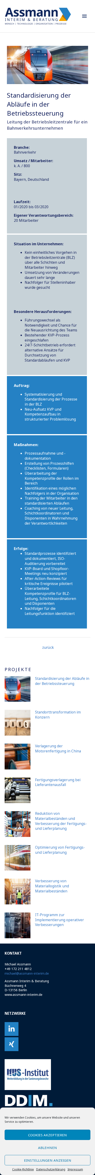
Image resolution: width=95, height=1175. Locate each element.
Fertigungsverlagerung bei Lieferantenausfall (57, 782)
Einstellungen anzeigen (47, 1160)
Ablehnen (47, 1147)
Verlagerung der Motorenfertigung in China (58, 748)
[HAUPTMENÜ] (84, 16)
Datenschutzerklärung (50, 1169)
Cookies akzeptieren (47, 1135)
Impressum (75, 1169)
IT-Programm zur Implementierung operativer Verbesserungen (59, 919)
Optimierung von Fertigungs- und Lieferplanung (60, 850)
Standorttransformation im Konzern (58, 715)
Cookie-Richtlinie (23, 1169)
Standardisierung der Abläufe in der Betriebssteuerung (62, 681)
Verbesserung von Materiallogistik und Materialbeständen (52, 885)
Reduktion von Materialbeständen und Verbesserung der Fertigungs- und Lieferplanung (61, 821)
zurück (48, 647)
